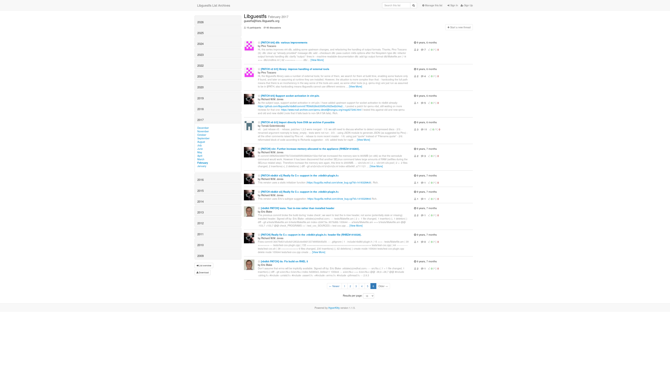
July (199, 145)
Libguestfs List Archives (213, 5)
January (201, 166)
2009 (200, 256)
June (200, 148)
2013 (200, 212)
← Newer (334, 286)
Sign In (454, 5)
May (199, 152)
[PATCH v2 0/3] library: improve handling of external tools (294, 69)
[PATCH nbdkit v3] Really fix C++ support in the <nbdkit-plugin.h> (299, 175)
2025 (200, 33)
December (203, 128)
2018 (200, 109)
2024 (200, 44)
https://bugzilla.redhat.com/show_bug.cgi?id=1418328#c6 (339, 198)
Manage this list (433, 5)
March (200, 159)
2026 (200, 22)
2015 (200, 190)
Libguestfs (256, 15)
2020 (200, 87)
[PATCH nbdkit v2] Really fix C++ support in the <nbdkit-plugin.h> (299, 191)
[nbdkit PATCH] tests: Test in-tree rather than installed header (297, 208)
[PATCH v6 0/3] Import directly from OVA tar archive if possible (297, 122)
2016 (200, 180)
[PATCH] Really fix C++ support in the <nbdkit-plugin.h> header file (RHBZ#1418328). (311, 234)
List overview (204, 265)
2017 (200, 120)
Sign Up (468, 5)
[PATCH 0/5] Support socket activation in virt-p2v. (290, 95)
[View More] (317, 60)
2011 (200, 234)
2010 (200, 245)
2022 (200, 65)
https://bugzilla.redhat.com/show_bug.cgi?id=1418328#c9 (339, 182)
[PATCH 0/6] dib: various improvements (283, 42)
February (202, 162)
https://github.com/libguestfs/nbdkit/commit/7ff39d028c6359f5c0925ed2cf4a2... (301, 106)
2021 (200, 76)
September (203, 138)
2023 (200, 55)
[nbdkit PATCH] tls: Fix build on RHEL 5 (284, 261)
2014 (200, 201)
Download (203, 272)
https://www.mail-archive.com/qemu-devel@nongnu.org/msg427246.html (321, 109)
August (201, 141)
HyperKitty (334, 307)
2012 (200, 223)
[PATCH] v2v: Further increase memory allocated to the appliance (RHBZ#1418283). (310, 148)
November (203, 131)
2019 (200, 98)
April (199, 155)
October (201, 134)
